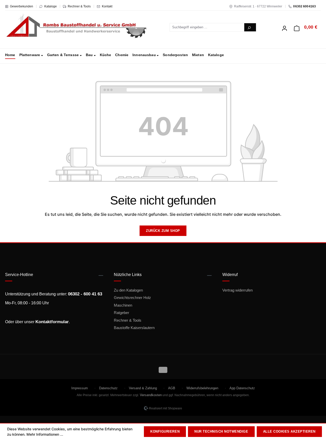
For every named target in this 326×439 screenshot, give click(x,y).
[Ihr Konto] (284, 27)
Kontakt (107, 6)
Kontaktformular (52, 321)
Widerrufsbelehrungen (202, 388)
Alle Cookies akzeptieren (289, 431)
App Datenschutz (242, 388)
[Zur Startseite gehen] (76, 26)
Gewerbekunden (21, 6)
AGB (171, 388)
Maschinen (123, 305)
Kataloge (50, 6)
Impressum (79, 388)
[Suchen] (250, 27)
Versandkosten (151, 395)
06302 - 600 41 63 (85, 294)
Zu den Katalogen (128, 290)
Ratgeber (121, 312)
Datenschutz (108, 388)
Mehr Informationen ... (44, 434)
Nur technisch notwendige (221, 431)
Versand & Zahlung (143, 388)
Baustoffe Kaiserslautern (134, 327)
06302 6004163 (304, 6)
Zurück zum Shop (163, 231)
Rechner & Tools (79, 6)
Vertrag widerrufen (237, 290)
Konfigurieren (165, 431)
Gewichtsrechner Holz (132, 297)
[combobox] (207, 27)
